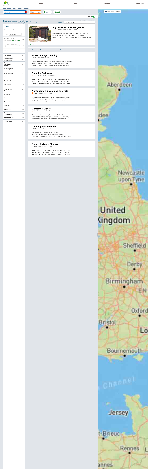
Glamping (9, 8)
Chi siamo (73, 3)
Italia (14, 8)
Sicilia (19, 8)
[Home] (6, 3)
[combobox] (15, 12)
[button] (14, 39)
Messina (26, 8)
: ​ (60, 22)
